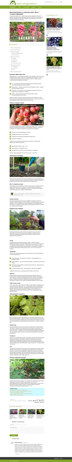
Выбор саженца (15, 54)
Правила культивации (14, 56)
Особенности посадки (14, 51)
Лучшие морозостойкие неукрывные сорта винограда (20, 393)
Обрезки (13, 61)
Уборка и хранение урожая (15, 71)
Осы (13, 69)
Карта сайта (56, 458)
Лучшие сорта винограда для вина (17, 392)
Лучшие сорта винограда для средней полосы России (20, 391)
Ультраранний (12, 7)
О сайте (61, 458)
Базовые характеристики (15, 47)
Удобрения (14, 59)
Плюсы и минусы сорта (15, 49)
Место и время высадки (17, 53)
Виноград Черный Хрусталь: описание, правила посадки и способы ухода (31, 416)
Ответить (17, 454)
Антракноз (14, 68)
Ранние (19, 7)
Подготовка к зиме (16, 63)
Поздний (39, 7)
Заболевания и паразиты (15, 65)
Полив (13, 58)
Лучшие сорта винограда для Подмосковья (18, 389)
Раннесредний (26, 7)
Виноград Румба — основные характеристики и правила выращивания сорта (13, 417)
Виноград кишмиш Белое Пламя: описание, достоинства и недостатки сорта (40, 416)
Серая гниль (14, 66)
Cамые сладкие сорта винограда (16, 395)
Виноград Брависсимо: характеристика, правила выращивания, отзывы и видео (53, 48)
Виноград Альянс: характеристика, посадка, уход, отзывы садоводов (22, 416)
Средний (33, 7)
